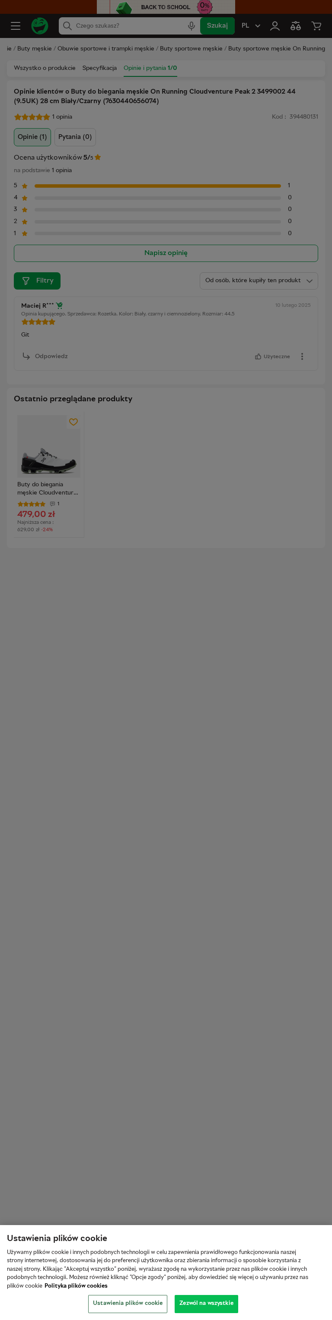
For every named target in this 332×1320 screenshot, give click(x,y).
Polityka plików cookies (76, 1286)
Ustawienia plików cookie (128, 1303)
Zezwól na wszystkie (206, 1303)
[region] (166, 1272)
